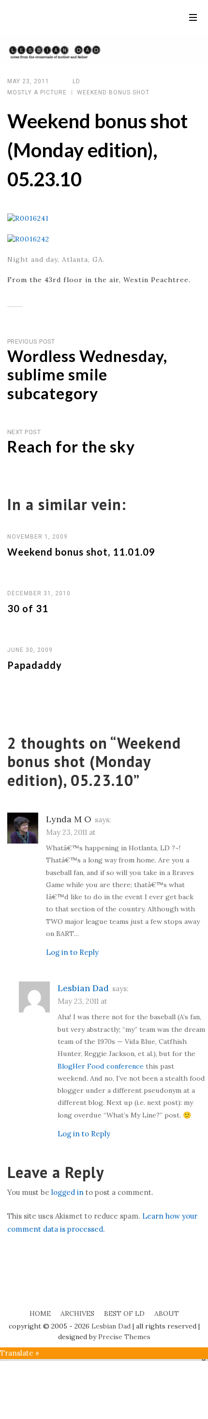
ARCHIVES (77, 1313)
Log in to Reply (72, 952)
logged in (67, 1192)
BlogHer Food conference (101, 1066)
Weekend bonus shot (113, 92)
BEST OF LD (124, 1313)
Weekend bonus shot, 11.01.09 (81, 552)
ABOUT (166, 1313)
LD (76, 81)
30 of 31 (27, 608)
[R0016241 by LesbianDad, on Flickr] (28, 217)
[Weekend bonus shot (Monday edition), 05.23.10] (31, 306)
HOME (40, 1313)
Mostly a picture (37, 92)
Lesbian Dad (83, 988)
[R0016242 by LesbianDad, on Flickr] (28, 238)
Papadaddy (34, 665)
